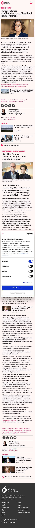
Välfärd (21, 428)
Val (3, 432)
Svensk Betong (21, 99)
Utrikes (3, 512)
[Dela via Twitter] (6, 105)
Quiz (3, 516)
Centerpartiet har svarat (9, 420)
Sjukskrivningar (27, 430)
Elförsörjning (4, 101)
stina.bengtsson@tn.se (17, 114)
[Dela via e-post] (13, 105)
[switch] (30, 266)
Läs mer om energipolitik (11, 145)
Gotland (21, 101)
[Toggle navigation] (31, 2)
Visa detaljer (26, 282)
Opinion (3, 509)
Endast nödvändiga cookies (17, 293)
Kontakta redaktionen (23, 507)
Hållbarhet (4, 510)
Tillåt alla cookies (17, 287)
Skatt (16, 428)
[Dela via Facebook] (2, 105)
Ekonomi (4, 505)
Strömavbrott (7, 99)
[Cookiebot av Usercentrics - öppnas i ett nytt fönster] (26, 234)
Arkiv (19, 505)
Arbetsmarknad (5, 502)
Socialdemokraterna (7, 433)
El (26, 99)
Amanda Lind (15, 432)
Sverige (16, 433)
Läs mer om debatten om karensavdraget (18, 477)
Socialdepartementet (8, 430)
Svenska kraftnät (13, 101)
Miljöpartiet (27, 428)
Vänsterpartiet (18, 430)
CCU (2, 99)
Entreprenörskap (5, 507)
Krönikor (4, 514)
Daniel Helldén (24, 432)
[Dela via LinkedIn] (9, 105)
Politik (14, 99)
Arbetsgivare (10, 428)
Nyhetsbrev (21, 504)
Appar (19, 502)
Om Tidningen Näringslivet (24, 512)
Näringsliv (4, 504)
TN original (8, 432)
